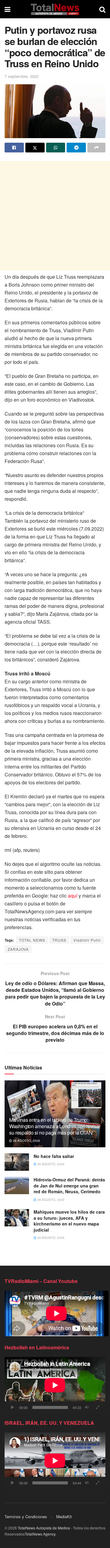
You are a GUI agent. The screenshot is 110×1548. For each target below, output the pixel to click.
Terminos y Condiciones (26, 1516)
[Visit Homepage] (55, 9)
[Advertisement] (55, 215)
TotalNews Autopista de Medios (44, 1527)
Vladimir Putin (87, 940)
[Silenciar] (87, 1407)
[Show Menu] (7, 9)
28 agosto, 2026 (26, 1140)
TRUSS (59, 940)
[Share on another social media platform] (96, 147)
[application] (55, 1385)
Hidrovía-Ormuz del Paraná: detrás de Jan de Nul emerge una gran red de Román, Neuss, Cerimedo (69, 1185)
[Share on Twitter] (35, 147)
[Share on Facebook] (14, 147)
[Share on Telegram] (76, 147)
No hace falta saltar (54, 1156)
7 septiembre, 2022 (21, 76)
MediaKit (64, 1516)
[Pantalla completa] (97, 1407)
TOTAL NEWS (32, 940)
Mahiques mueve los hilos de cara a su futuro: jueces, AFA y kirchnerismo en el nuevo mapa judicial (69, 1221)
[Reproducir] (12, 1407)
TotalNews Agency (40, 1533)
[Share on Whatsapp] (55, 147)
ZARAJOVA (18, 949)
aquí (72, 895)
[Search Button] (102, 9)
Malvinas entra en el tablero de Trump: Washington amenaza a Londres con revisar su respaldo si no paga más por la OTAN (54, 1126)
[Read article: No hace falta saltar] (17, 1162)
